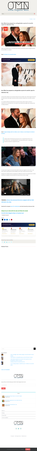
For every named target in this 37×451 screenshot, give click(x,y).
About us (3, 410)
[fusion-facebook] (16, 429)
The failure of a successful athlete (10, 54)
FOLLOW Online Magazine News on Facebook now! (12, 213)
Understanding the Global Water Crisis (11, 404)
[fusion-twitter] (18, 429)
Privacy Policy (4, 415)
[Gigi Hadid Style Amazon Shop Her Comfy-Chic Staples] (3, 396)
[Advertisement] (18, 444)
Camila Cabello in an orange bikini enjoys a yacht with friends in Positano (21, 357)
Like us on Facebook (5, 369)
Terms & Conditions (5, 417)
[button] (3, 397)
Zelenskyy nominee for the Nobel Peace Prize (17, 361)
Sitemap (3, 412)
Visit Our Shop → (31, 224)
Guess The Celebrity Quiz (15, 206)
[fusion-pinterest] (21, 429)
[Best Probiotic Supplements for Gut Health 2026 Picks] (3, 400)
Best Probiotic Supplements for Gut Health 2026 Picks (13, 400)
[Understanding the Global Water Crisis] (3, 404)
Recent (19, 393)
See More (22, 449)
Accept (28, 449)
